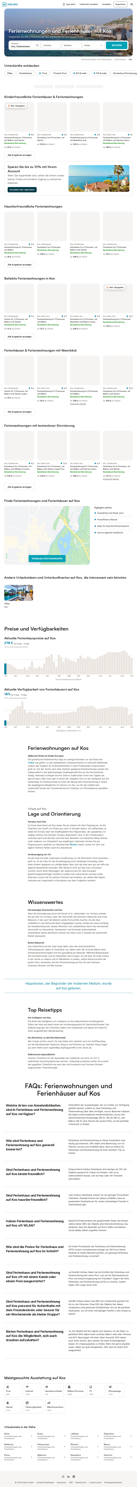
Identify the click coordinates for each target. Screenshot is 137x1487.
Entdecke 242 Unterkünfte (47, 558)
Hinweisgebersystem (113, 1482)
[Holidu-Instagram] (63, 1476)
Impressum (61, 1482)
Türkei (31, 762)
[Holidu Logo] (15, 4)
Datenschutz (80, 1482)
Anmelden (106, 4)
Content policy (95, 1482)
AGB (71, 1482)
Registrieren (120, 4)
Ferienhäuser (25, 73)
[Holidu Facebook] (73, 1476)
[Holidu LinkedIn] (68, 1476)
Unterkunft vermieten (89, 4)
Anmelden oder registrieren (22, 189)
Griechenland (120, 59)
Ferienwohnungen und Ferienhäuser (96, 59)
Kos (130, 59)
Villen (10, 73)
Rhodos (73, 844)
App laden (70, 4)
